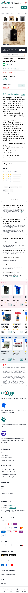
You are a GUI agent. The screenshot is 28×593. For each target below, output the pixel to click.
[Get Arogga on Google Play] (4, 555)
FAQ (2, 488)
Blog (2, 486)
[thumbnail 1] (5, 18)
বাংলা (24, 94)
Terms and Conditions (6, 457)
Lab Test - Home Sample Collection (10, 472)
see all (25, 283)
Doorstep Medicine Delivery (8, 474)
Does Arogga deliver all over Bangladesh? (12, 250)
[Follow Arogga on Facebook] (6, 565)
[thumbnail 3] (16, 18)
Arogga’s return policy (13, 276)
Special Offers (5, 496)
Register (22, 50)
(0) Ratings (16, 68)
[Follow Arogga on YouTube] (12, 565)
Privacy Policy (4, 455)
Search (24, 7)
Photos (12, 187)
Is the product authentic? (8, 241)
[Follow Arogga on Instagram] (9, 565)
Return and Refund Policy (7, 460)
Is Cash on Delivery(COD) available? (11, 257)
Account (3, 491)
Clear (6, 187)
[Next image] (23, 33)
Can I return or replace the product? (11, 272)
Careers (3, 452)
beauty (21, 211)
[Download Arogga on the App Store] (12, 555)
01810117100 (12, 507)
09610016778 (11, 505)
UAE (5, 78)
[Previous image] (4, 33)
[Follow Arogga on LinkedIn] (2, 565)
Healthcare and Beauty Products (9, 476)
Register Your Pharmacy (7, 493)
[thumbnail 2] (11, 18)
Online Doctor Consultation (8, 469)
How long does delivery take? (9, 264)
